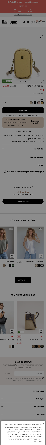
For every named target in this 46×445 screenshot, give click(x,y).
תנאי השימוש (20, 437)
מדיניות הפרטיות (30, 437)
